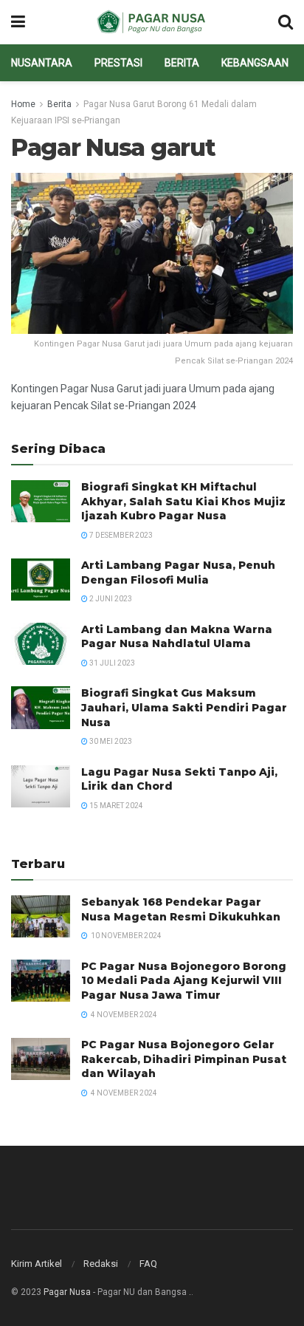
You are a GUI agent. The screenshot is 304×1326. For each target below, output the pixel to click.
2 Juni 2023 (110, 599)
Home (23, 104)
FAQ (148, 1263)
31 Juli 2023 (111, 663)
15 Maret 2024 (115, 806)
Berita (182, 63)
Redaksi (100, 1263)
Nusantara (41, 63)
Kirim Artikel (36, 1263)
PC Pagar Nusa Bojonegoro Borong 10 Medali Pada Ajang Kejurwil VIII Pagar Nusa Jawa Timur (183, 981)
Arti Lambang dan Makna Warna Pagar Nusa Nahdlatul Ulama (176, 637)
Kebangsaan (255, 63)
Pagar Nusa (67, 1292)
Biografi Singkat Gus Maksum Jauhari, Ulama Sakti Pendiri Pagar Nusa (184, 707)
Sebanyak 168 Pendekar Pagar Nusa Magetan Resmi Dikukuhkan (180, 909)
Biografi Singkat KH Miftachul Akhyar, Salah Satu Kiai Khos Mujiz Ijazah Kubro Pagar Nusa (183, 501)
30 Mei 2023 (110, 741)
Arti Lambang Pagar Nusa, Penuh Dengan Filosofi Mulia (178, 572)
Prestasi (118, 63)
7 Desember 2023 (120, 535)
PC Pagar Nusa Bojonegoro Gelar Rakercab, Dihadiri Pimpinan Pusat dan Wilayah (183, 1059)
